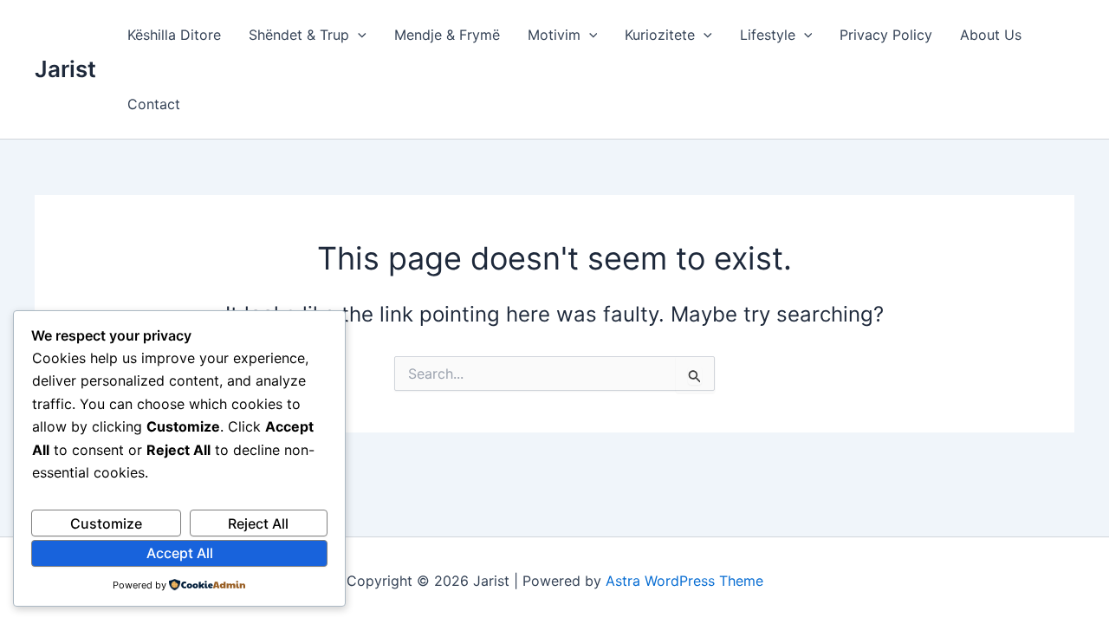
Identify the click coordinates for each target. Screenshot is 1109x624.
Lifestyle (767, 34)
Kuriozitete (660, 34)
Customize (106, 523)
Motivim (554, 34)
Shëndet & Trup (299, 34)
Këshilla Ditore (174, 34)
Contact (153, 104)
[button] (357, 34)
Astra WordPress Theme (684, 580)
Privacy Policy (886, 34)
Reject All (258, 523)
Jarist (65, 68)
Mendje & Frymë (447, 34)
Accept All (179, 553)
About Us (990, 34)
